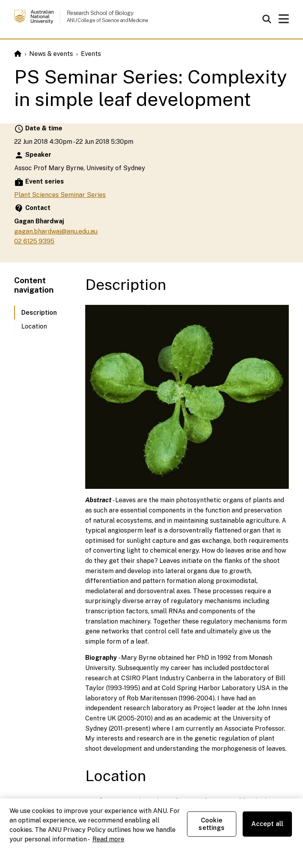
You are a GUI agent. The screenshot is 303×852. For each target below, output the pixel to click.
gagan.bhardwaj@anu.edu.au (55, 231)
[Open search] (266, 18)
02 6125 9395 (34, 241)
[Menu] (284, 21)
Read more (108, 839)
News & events (51, 54)
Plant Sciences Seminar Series (60, 195)
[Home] (17, 54)
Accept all (267, 824)
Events (91, 54)
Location (34, 326)
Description (39, 312)
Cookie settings (211, 824)
